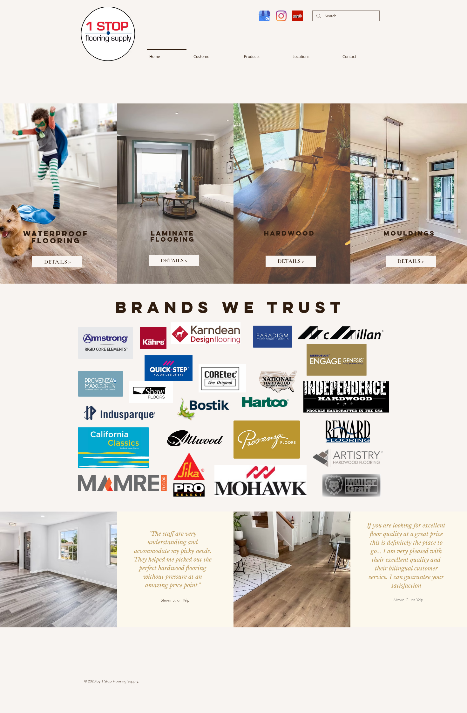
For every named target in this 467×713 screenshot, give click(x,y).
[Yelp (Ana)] (297, 16)
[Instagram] (281, 16)
